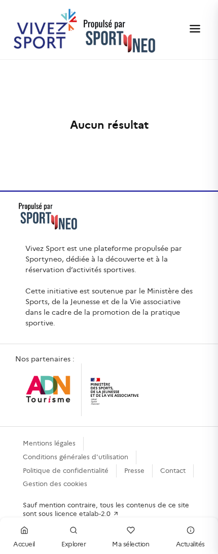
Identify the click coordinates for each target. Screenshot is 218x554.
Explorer (73, 544)
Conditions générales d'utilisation (75, 457)
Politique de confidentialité (65, 470)
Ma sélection (130, 544)
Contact (173, 470)
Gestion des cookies (55, 483)
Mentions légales (49, 443)
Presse (134, 470)
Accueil (24, 544)
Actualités (190, 544)
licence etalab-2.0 (84, 513)
